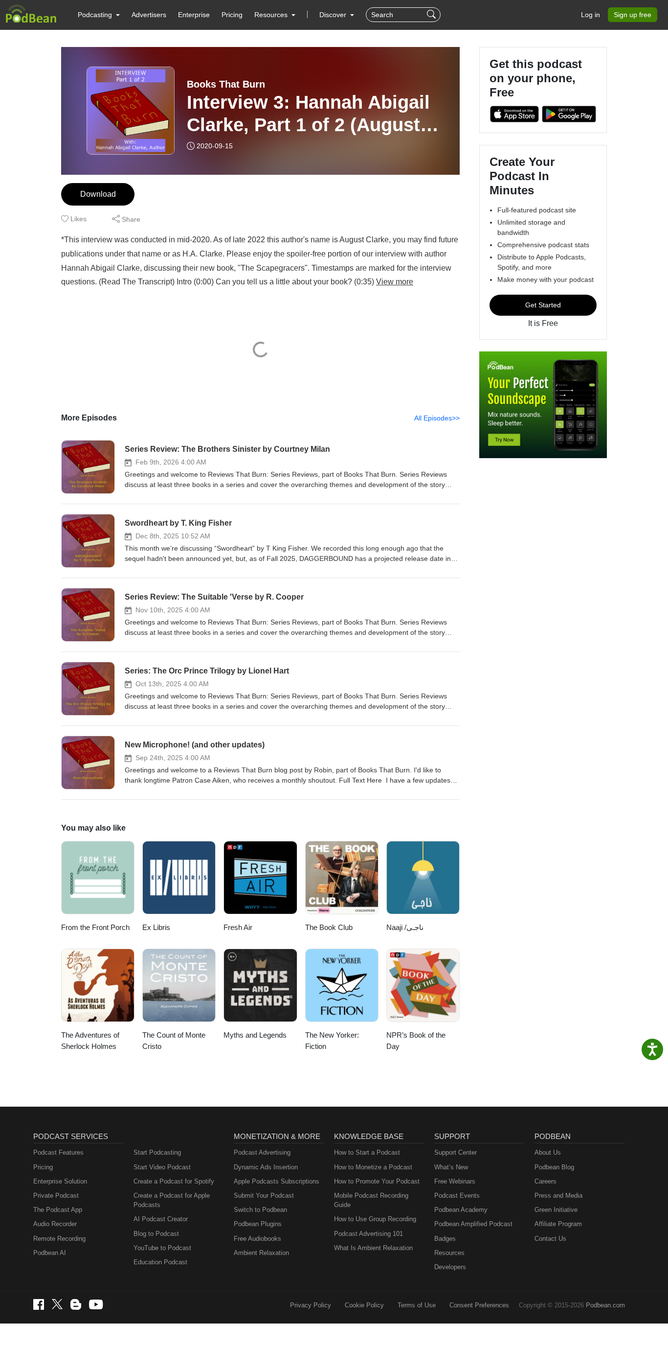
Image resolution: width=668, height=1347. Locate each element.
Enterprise (194, 15)
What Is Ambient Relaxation (373, 1248)
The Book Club (329, 927)
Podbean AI (49, 1252)
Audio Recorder (55, 1224)
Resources (449, 1252)
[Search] (432, 15)
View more (394, 282)
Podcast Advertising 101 (368, 1233)
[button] (99, 14)
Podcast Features (58, 1152)
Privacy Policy (310, 1305)
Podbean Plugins (258, 1224)
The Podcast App (57, 1209)
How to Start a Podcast (367, 1152)
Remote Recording (59, 1238)
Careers (545, 1181)
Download (98, 194)
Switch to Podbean (260, 1209)
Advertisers (149, 15)
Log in (590, 15)
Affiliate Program (558, 1224)
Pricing (232, 15)
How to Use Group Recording (375, 1219)
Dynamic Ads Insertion (266, 1167)
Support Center (455, 1152)
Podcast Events (457, 1195)
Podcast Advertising (262, 1152)
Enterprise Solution (60, 1181)
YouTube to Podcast (162, 1248)
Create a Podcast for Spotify (174, 1181)
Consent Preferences (479, 1305)
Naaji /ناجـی (404, 927)
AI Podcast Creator (161, 1219)
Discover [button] (333, 15)
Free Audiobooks (257, 1238)
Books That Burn (226, 84)
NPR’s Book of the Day (415, 1040)
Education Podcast (160, 1262)
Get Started (543, 305)
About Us (547, 1152)
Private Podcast (56, 1195)
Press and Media (558, 1195)
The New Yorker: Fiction (332, 1040)
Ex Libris (156, 927)
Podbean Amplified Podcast (473, 1224)
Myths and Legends (255, 1035)
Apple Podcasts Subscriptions (276, 1181)
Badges (445, 1238)
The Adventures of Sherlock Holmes (90, 1040)
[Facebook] (38, 1304)
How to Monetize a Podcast (373, 1167)
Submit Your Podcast (264, 1195)
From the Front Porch (95, 927)
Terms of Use (417, 1305)
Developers (450, 1267)
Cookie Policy (364, 1305)
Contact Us (550, 1238)
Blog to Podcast (156, 1233)
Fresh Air (237, 927)
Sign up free (632, 15)
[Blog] (75, 1304)
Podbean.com (605, 1305)
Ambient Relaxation (261, 1252)
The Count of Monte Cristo (173, 1040)
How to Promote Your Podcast (377, 1181)
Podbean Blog (554, 1167)
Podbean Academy (461, 1209)
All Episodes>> (437, 418)
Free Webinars (454, 1181)
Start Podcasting (157, 1152)
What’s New (451, 1167)
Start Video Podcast (162, 1167)
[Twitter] (57, 1304)
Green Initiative (556, 1209)
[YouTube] (96, 1304)
